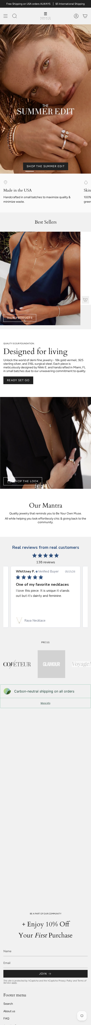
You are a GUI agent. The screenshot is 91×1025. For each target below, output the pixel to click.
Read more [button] (37, 606)
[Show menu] (5, 16)
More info (45, 703)
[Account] (76, 16)
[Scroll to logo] (17, 664)
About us (9, 1011)
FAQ (6, 1018)
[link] (45, 620)
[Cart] (85, 16)
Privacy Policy (65, 980)
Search (8, 1004)
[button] (14, 16)
